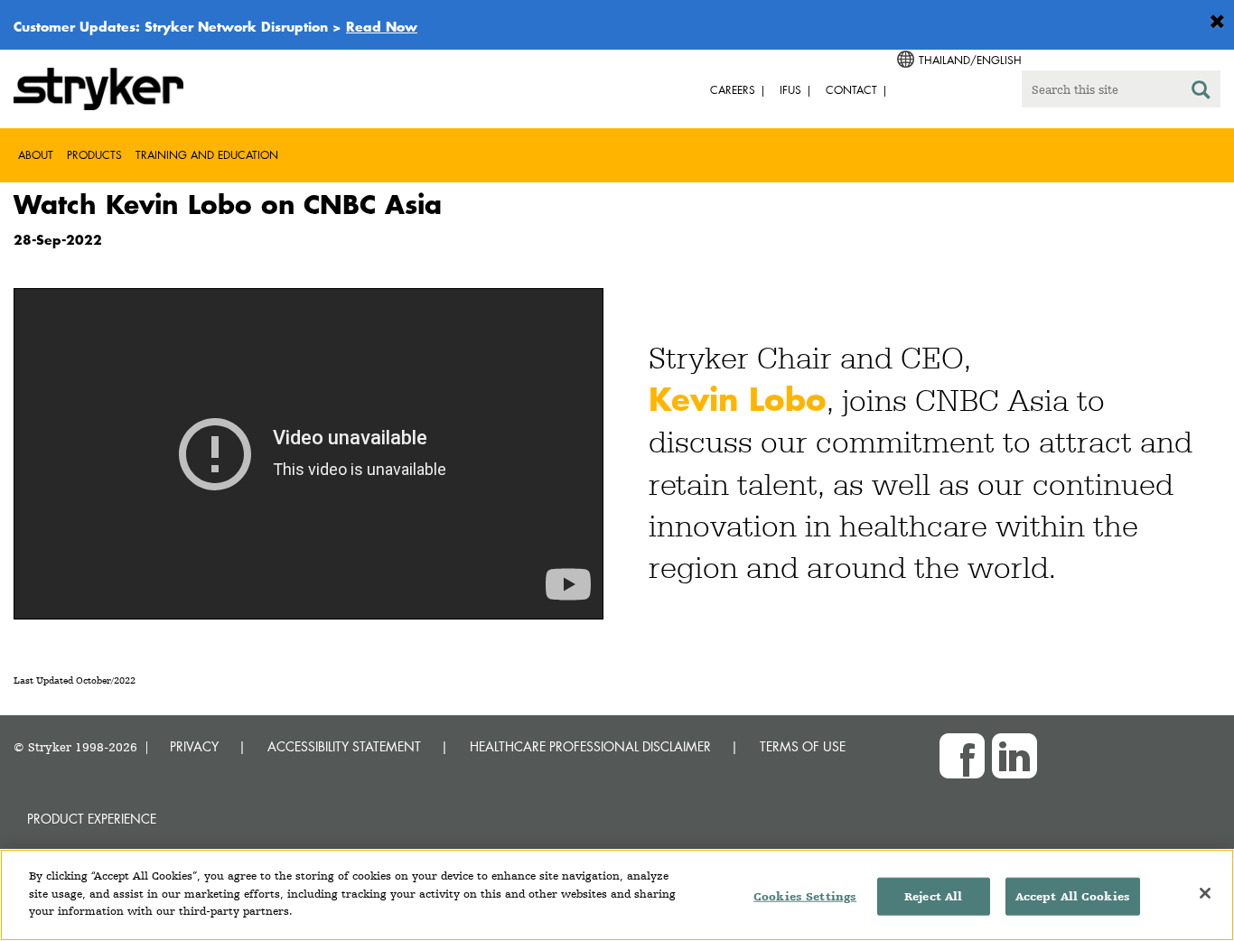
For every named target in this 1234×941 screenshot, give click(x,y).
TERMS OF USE (803, 746)
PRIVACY (194, 746)
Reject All (933, 896)
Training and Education (207, 155)
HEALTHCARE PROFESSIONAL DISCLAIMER (590, 746)
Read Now (381, 26)
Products (94, 155)
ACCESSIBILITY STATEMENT (344, 746)
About (35, 155)
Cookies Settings (804, 896)
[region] (617, 895)
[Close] (1205, 893)
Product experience (91, 818)
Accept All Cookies (1072, 896)
